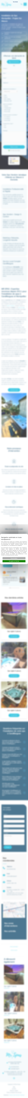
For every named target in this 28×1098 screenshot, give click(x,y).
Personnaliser (14, 558)
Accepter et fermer (14, 561)
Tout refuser (15, 1)
